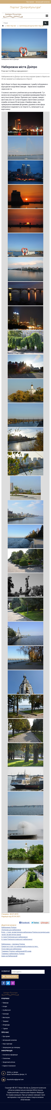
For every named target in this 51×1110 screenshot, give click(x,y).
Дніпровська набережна (11, 930)
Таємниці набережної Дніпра (12, 954)
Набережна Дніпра (8, 927)
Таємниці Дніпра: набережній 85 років (16, 951)
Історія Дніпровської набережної (14, 937)
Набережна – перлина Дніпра (13, 944)
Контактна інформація (10, 1055)
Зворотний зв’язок (9, 1062)
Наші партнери (7, 1044)
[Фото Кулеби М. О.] (25, 123)
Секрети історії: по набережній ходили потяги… (20, 946)
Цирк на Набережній (9, 956)
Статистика (6, 1058)
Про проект (30, 2)
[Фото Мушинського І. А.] (25, 536)
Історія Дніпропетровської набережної (16, 939)
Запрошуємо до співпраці (11, 1047)
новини (5, 971)
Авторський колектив (43, 2)
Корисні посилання (9, 1066)
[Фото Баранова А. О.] (25, 148)
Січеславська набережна (11, 949)
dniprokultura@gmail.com (15, 1079)
